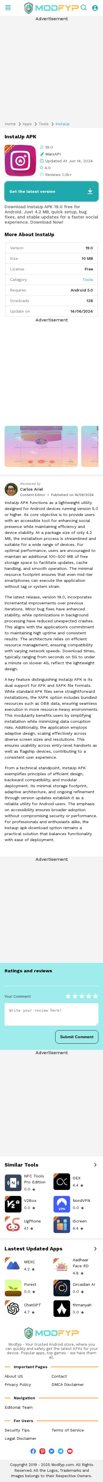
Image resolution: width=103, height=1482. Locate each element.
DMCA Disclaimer (68, 1384)
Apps (27, 124)
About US (14, 1376)
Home (10, 124)
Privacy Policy (18, 1384)
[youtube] (70, 1452)
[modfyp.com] (51, 8)
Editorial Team (19, 1407)
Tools (44, 124)
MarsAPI (53, 154)
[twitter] (51, 1452)
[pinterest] (42, 1451)
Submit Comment (77, 1036)
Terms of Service (68, 1430)
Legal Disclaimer (20, 1438)
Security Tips (17, 1430)
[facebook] (33, 1452)
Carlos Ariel (31, 489)
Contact (59, 1376)
